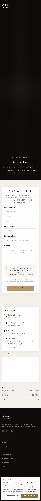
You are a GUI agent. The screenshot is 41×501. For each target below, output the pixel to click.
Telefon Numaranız (10, 217)
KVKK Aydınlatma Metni (26, 274)
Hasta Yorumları (7, 458)
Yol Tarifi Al (11, 347)
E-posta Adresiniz (10, 226)
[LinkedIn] (12, 431)
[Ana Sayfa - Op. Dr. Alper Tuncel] (7, 5)
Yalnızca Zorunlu (12, 496)
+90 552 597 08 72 (14, 326)
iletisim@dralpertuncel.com (17, 333)
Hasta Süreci (6, 462)
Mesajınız (7, 245)
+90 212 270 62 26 (14, 318)
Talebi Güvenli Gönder (20, 288)
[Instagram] (3, 431)
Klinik (3, 450)
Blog (3, 467)
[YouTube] (7, 431)
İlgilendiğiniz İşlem (10, 236)
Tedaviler (5, 446)
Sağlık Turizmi (6, 454)
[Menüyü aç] (38, 5)
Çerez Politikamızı (19, 491)
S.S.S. (3, 471)
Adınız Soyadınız (10, 207)
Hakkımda (5, 442)
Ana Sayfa (16, 157)
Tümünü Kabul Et (29, 496)
